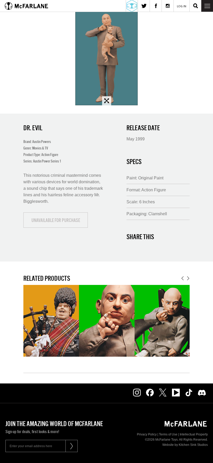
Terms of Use (168, 434)
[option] (106, 58)
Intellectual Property (194, 434)
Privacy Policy (147, 434)
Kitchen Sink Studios (193, 445)
